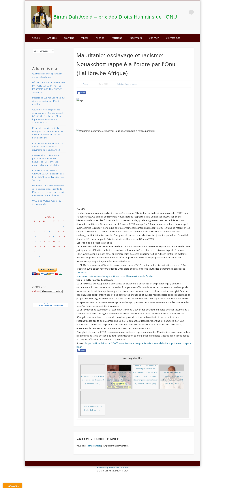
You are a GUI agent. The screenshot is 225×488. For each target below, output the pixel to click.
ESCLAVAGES (135, 38)
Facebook (196, 26)
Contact (154, 38)
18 (39, 241)
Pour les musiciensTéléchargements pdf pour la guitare (50, 304)
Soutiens (69, 38)
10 (35, 236)
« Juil (39, 256)
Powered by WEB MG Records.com (113, 467)
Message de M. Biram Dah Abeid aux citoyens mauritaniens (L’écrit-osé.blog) (48, 101)
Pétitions (117, 38)
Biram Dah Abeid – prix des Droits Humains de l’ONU (115, 17)
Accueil (36, 38)
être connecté (94, 445)
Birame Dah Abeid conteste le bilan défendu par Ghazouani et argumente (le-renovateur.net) (48, 146)
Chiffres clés (173, 38)
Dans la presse (131, 84)
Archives (36, 291)
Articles (52, 38)
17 (35, 241)
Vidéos (84, 38)
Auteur (86, 84)
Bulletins (120, 84)
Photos (100, 38)
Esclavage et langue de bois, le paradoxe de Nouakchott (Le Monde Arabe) (92, 380)
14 (54, 236)
